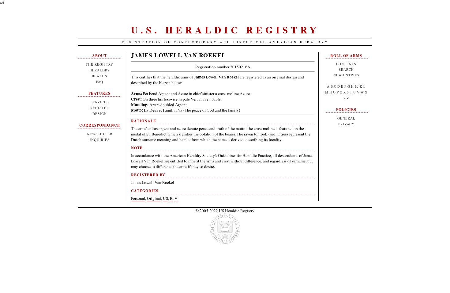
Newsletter (99, 133)
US (165, 198)
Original (154, 198)
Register (99, 107)
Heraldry (99, 70)
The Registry (99, 64)
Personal (138, 198)
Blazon (99, 76)
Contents (346, 64)
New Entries (346, 75)
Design (99, 113)
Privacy (346, 124)
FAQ (99, 81)
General (346, 118)
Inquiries (100, 139)
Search (346, 69)
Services (100, 102)
